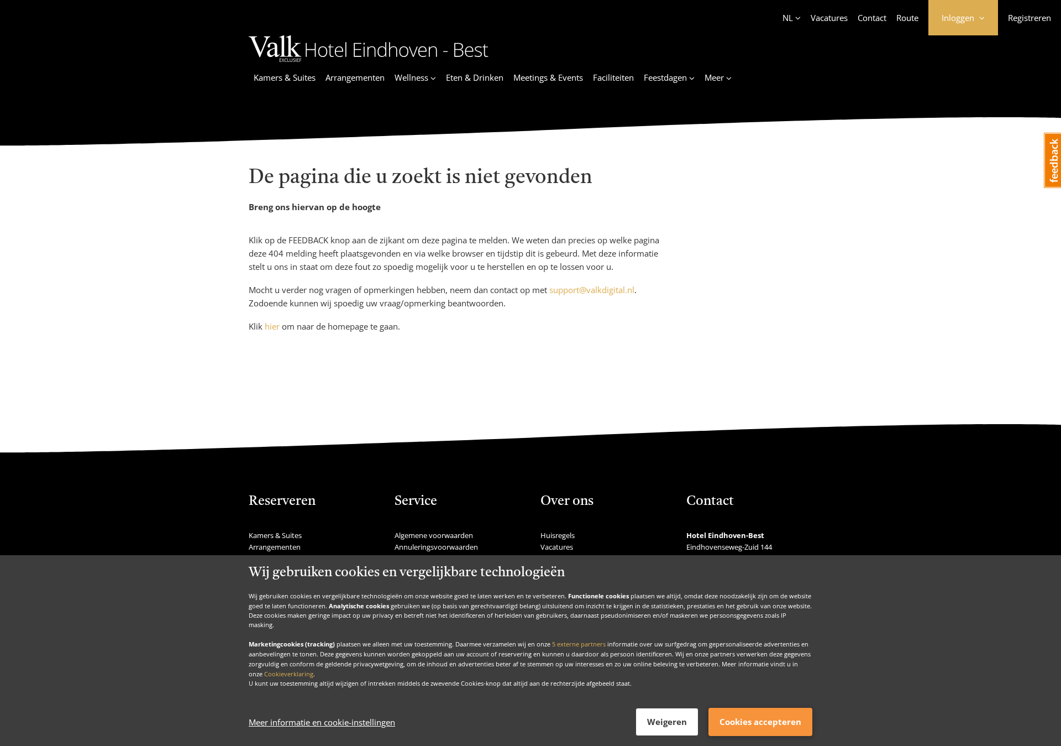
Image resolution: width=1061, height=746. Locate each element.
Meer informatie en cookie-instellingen (322, 722)
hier (272, 326)
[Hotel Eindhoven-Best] (369, 63)
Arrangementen (355, 77)
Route (907, 17)
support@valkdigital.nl (591, 289)
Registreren (1029, 17)
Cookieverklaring (288, 673)
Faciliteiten (613, 77)
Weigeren (667, 721)
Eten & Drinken (474, 77)
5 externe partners (579, 644)
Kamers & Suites (285, 77)
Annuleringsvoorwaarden (436, 547)
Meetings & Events (548, 77)
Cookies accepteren (760, 721)
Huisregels (557, 535)
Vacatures (829, 17)
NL (787, 17)
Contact (872, 17)
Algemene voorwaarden (434, 535)
